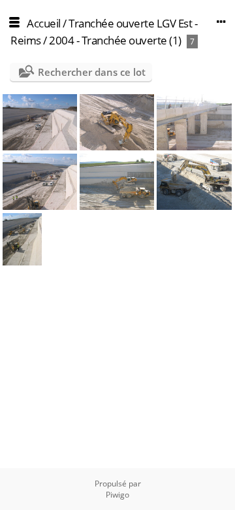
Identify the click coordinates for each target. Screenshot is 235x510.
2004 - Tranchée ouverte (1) (115, 40)
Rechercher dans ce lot (92, 71)
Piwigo (117, 494)
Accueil (44, 23)
